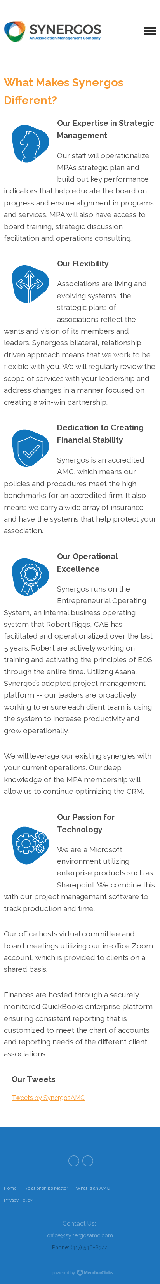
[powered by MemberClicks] (80, 1273)
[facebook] (73, 1160)
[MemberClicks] (52, 31)
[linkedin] (87, 1160)
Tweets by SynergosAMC (48, 1097)
